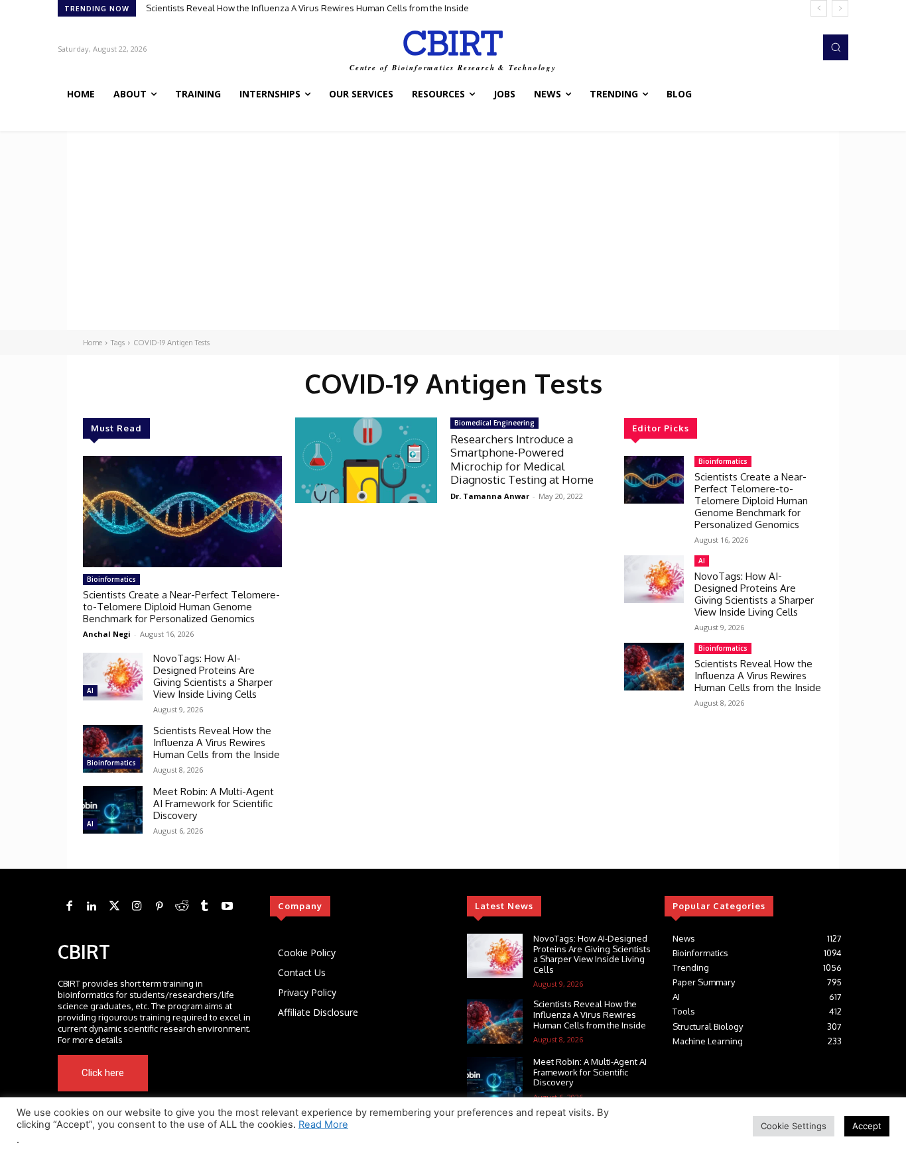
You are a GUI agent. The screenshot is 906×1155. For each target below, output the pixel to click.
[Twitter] (114, 906)
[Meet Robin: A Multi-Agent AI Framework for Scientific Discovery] (113, 810)
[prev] (818, 8)
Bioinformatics (111, 579)
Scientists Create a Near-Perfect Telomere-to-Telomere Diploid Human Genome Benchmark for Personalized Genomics (181, 606)
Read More (323, 1124)
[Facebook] (69, 906)
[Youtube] (231, 1073)
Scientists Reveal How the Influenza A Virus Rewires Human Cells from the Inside (216, 742)
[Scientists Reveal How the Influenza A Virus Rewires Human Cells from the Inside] (113, 749)
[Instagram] (136, 906)
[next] (840, 8)
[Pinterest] (159, 906)
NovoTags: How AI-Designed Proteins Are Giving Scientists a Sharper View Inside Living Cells (213, 676)
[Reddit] (181, 906)
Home (92, 342)
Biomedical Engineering (494, 422)
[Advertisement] (453, 230)
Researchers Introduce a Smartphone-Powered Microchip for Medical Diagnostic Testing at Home (522, 459)
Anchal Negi (107, 634)
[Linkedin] (91, 906)
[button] (835, 47)
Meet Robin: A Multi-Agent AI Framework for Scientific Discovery (275, 8)
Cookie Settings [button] (793, 1126)
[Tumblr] (204, 906)
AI (90, 690)
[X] (213, 1073)
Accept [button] (866, 1126)
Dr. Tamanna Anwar (489, 496)
